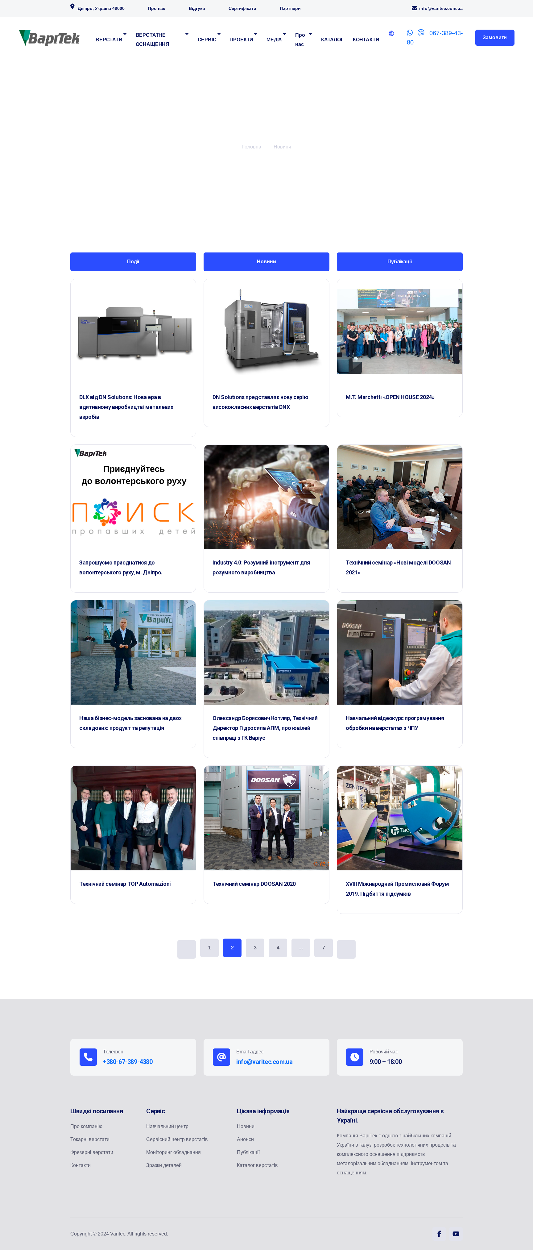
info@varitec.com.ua (441, 8)
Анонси (245, 1139)
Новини (282, 146)
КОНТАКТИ (366, 39)
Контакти (80, 1165)
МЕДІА (274, 39)
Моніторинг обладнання (173, 1152)
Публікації (248, 1152)
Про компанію (86, 1126)
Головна (251, 146)
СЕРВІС (207, 39)
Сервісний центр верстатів (177, 1139)
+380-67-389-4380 (128, 1061)
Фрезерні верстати (91, 1152)
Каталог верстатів (257, 1165)
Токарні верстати (89, 1139)
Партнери (290, 8)
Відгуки (197, 8)
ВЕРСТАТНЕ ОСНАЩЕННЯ (153, 39)
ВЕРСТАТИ (109, 39)
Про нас (156, 8)
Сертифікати (242, 8)
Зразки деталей (164, 1165)
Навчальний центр (167, 1126)
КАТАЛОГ (332, 39)
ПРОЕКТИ (241, 39)
